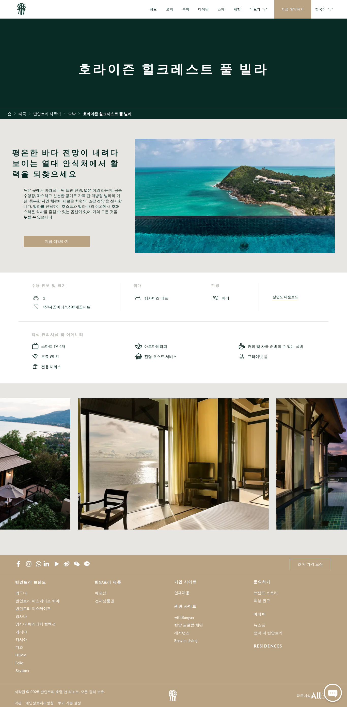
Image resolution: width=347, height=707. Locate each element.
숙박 (72, 113)
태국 (22, 113)
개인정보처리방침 (39, 702)
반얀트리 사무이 (47, 113)
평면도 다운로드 (285, 296)
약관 (18, 702)
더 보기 (254, 9)
